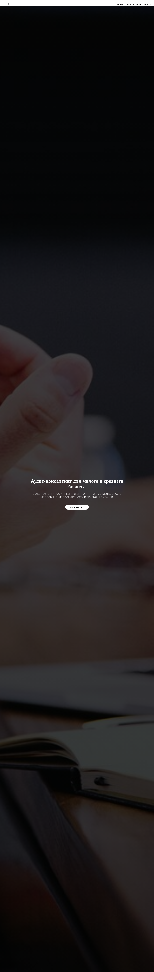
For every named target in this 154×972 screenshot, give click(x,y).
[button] (77, 507)
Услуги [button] (138, 4)
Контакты (147, 4)
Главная (120, 4)
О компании (129, 4)
